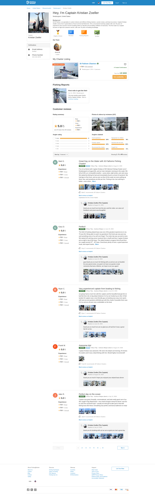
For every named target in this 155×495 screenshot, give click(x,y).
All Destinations (74, 475)
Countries (72, 470)
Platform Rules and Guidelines (99, 476)
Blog (29, 473)
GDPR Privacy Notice (97, 475)
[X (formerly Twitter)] (31, 490)
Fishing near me (53, 475)
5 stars (57, 138)
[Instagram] (35, 490)
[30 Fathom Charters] (66, 71)
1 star (57, 148)
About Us (30, 470)
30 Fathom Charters (88, 64)
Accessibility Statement (98, 478)
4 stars (57, 141)
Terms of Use (95, 471)
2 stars (57, 146)
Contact (30, 475)
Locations (72, 473)
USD (93, 2)
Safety (29, 476)
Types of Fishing (53, 471)
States (72, 471)
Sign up (124, 2)
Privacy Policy (95, 473)
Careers (30, 471)
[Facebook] (28, 490)
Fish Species (52, 473)
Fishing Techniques (54, 470)
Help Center (95, 470)
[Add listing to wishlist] (125, 64)
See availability (119, 77)
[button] (98, 64)
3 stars (57, 143)
